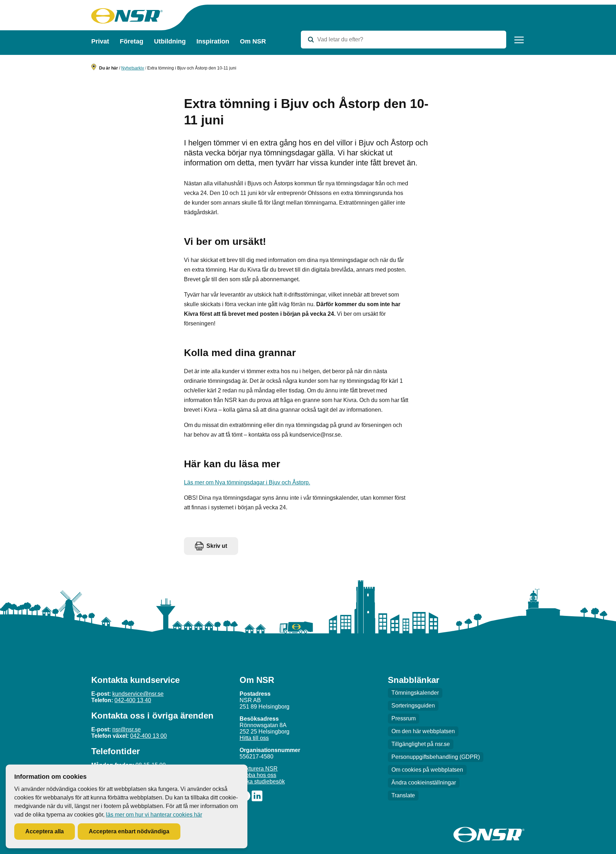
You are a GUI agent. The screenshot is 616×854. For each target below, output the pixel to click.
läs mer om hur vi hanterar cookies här (154, 815)
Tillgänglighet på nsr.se (420, 744)
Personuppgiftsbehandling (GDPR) (435, 757)
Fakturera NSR (259, 769)
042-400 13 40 (132, 700)
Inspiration (212, 41)
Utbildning (170, 41)
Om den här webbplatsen (423, 731)
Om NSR (253, 41)
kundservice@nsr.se (138, 694)
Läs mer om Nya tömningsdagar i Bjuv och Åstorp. (247, 482)
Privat (100, 41)
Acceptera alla (44, 831)
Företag (131, 41)
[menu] (519, 40)
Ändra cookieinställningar (423, 783)
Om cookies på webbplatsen (427, 770)
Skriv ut (216, 546)
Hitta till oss (254, 738)
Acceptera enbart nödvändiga (129, 831)
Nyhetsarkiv (132, 68)
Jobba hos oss (258, 775)
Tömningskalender (415, 693)
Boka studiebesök (262, 781)
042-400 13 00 (148, 736)
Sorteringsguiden (413, 706)
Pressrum (403, 718)
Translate (403, 795)
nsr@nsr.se (126, 729)
